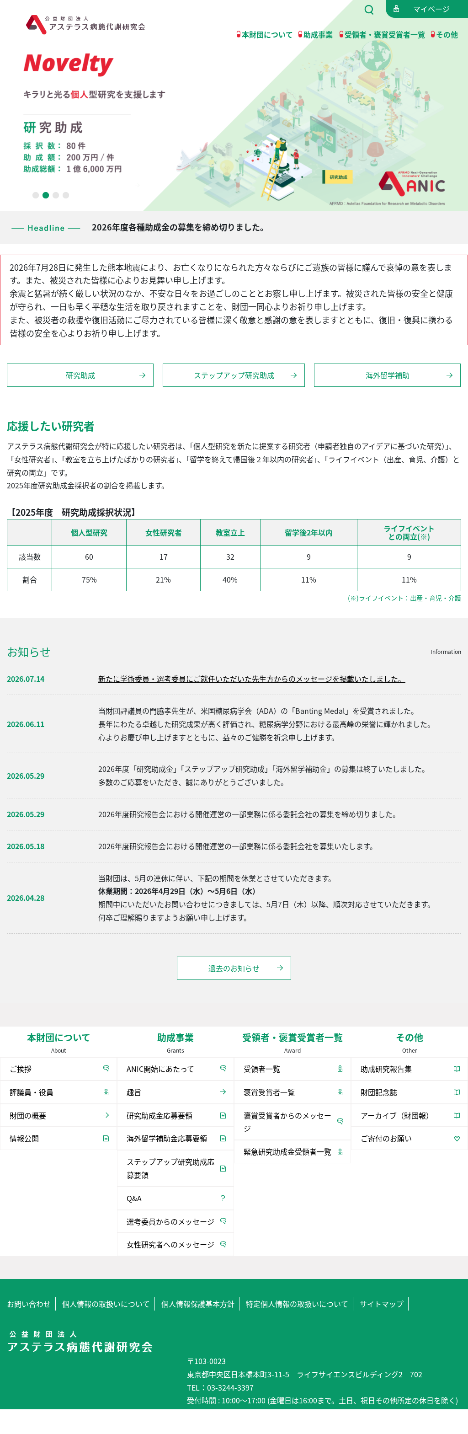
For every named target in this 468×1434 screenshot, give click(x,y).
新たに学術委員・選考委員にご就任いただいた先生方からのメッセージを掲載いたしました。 (251, 678)
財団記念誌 (379, 1091)
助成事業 (318, 34)
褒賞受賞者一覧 (269, 1091)
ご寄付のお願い (386, 1138)
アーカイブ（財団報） (397, 1115)
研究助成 (80, 374)
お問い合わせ (29, 1303)
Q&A (134, 1198)
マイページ (431, 8)
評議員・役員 (31, 1091)
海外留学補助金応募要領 (167, 1138)
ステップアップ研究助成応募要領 (170, 1168)
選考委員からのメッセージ (170, 1221)
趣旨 (134, 1091)
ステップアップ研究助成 (234, 374)
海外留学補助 (388, 374)
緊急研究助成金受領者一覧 (287, 1151)
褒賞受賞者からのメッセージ (287, 1122)
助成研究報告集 (386, 1068)
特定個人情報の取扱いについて (297, 1303)
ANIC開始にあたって (160, 1068)
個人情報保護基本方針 (197, 1303)
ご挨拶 (21, 1068)
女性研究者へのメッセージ (170, 1244)
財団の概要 (28, 1115)
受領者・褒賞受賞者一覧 (385, 34)
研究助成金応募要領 (159, 1115)
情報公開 (24, 1138)
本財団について (267, 34)
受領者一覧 (262, 1068)
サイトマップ (382, 1303)
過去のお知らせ (234, 968)
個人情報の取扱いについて (106, 1303)
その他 (447, 34)
